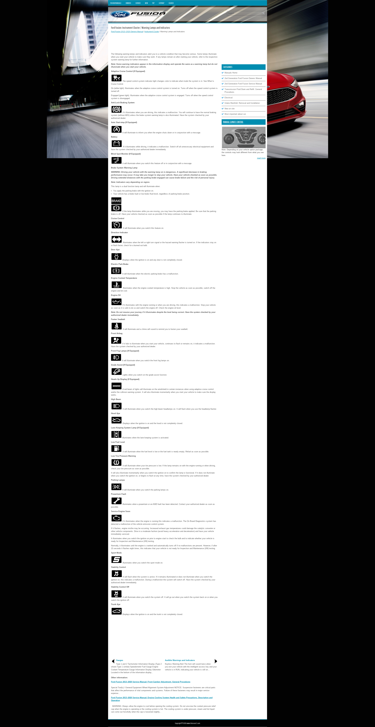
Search (171, 3)
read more (261, 158)
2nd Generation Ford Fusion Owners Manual (243, 78)
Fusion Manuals (115, 3)
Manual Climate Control (233, 121)
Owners (128, 3)
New (146, 3)
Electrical (228, 98)
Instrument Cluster (152, 32)
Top (153, 3)
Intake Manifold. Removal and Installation (242, 103)
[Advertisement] (164, 42)
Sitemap (161, 3)
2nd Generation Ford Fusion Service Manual (243, 84)
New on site (230, 108)
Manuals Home (231, 73)
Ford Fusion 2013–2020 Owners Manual (127, 32)
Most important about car (235, 114)
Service (138, 3)
